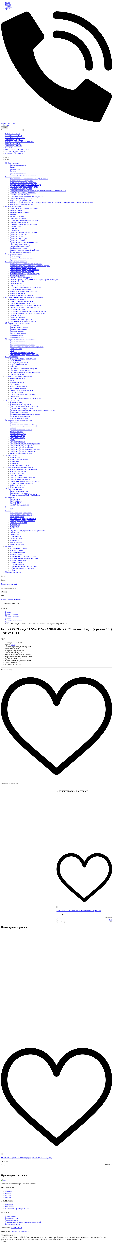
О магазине (9, 1207)
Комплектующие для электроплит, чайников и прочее (30, 266)
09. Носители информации (20, 560)
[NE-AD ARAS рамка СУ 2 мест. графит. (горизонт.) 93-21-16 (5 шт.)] (56, 986)
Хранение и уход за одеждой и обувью (24, 250)
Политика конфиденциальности (17, 1209)
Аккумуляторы (15, 256)
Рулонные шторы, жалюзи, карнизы (23, 224)
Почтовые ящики (16, 392)
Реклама (13, 529)
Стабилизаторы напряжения (20, 289)
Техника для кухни (17, 337)
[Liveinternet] (8, 606)
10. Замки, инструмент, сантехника (18, 376)
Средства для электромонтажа (21, 198)
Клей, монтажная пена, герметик (22, 345)
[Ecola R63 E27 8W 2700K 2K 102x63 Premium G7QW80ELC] (84, 822)
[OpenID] (11, 606)
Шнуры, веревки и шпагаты (20, 252)
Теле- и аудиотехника (18, 333)
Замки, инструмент (17, 517)
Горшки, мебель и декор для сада (22, 301)
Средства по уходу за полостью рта (23, 451)
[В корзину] (2, 1154)
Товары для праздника (18, 238)
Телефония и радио (17, 374)
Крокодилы (14, 366)
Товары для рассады (17, 317)
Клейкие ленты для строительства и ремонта (26, 347)
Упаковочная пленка (13, 572)
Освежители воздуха (17, 436)
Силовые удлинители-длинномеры (23, 193)
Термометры (14, 230)
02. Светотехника (16, 550)
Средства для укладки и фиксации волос (25, 444)
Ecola (13, 645)
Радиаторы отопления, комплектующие (25, 274)
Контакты (9, 1205)
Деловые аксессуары (17, 473)
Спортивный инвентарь (19, 412)
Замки (12, 380)
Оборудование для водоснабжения (23, 268)
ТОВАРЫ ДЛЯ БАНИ (13, 146)
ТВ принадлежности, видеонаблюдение (25, 372)
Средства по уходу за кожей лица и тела (25, 449)
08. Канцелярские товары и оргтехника (24, 558)
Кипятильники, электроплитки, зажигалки (26, 264)
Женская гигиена (16, 432)
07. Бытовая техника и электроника (23, 556)
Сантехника (14, 396)
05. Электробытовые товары (16, 262)
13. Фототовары (11, 455)
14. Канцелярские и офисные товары (19, 467)
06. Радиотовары (16, 554)
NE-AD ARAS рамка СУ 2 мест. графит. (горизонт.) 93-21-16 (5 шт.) (26, 1158)
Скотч (12, 351)
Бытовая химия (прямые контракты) (23, 426)
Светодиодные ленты (18, 173)
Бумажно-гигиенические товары (22, 424)
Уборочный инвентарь (18, 244)
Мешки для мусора (17, 216)
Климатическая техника (19, 327)
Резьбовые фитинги (17, 276)
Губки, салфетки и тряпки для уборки (24, 208)
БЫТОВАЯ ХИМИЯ (13, 144)
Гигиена (13, 428)
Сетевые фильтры (16, 283)
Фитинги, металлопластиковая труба (24, 291)
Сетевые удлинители (17, 282)
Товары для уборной (17, 240)
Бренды (8, 9)
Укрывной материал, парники (21, 319)
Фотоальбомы (15, 457)
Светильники (15, 169)
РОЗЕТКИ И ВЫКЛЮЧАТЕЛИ (17, 150)
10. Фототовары (16, 562)
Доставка (8, 7)
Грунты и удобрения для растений (22, 303)
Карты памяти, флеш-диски (20, 491)
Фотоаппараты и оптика (19, 459)
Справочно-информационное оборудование (26, 197)
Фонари (13, 171)
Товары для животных (18, 234)
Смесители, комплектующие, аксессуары (25, 287)
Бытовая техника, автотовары (21, 513)
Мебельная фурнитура (18, 388)
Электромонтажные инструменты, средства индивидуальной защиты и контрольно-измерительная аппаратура (51, 202)
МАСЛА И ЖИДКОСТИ (19, 505)
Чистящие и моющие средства (21, 453)
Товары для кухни (16, 236)
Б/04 (11, 509)
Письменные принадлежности (21, 483)
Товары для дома (16, 538)
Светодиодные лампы (18, 165)
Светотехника (15, 534)
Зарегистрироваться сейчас (11, 599)
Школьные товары (17, 487)
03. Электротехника (17, 552)
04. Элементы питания (13, 254)
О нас (7, 3)
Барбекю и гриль (16, 402)
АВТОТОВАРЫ (16, 501)
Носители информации (18, 523)
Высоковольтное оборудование (21, 181)
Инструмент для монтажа (19, 363)
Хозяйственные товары (18, 248)
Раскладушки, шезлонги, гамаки (22, 408)
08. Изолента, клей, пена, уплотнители (20, 339)
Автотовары (14, 325)
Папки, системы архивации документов (25, 481)
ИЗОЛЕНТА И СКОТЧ (14, 153)
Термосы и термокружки (19, 418)
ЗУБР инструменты (17, 382)
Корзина (13, 214)
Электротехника (16, 542)
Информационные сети (18, 365)
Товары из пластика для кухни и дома (24, 242)
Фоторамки (14, 463)
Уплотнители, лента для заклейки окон (24, 355)
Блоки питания (15, 361)
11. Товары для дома (17, 564)
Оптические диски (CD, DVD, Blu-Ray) (25, 495)
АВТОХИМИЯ (15, 503)
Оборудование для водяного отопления (24, 270)
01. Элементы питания (18, 548)
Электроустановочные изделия (21, 204)
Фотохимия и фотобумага (19, 465)
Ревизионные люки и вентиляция (22, 394)
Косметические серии (18, 434)
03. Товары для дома (13, 206)
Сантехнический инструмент (21, 278)
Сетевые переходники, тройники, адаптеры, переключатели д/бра (34, 280)
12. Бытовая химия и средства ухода (18, 420)
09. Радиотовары (11, 357)
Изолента (13, 343)
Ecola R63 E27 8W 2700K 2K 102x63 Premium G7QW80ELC (78, 911)
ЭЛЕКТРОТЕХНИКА (13, 136)
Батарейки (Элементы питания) (22, 258)
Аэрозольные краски (17, 341)
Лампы (12, 167)
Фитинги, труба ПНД (18, 293)
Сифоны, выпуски (17, 285)
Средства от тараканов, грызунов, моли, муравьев (28, 313)
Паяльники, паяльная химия (20, 370)
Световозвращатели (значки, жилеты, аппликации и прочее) (32, 410)
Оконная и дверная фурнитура (21, 390)
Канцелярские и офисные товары (22, 521)
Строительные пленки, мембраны (22, 353)
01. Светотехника (12, 163)
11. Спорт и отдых (12, 400)
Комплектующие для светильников (23, 175)
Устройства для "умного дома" (21, 200)
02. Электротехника (12, 177)
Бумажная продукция (18, 471)
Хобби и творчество (17, 485)
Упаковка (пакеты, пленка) (20, 246)
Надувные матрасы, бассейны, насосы (24, 406)
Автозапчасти (15, 499)
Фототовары (14, 540)
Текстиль (13, 228)
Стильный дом (15, 226)
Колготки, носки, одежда (19, 212)
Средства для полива (17, 309)
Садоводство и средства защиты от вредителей (27, 531)
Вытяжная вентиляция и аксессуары (23, 183)
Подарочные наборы (17, 438)
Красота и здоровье (17, 331)
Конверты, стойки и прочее (20, 493)
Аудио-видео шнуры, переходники (23, 359)
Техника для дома (16, 335)
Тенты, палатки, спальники (20, 416)
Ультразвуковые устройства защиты (23, 321)
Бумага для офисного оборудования (23, 469)
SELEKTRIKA (16, 1228)
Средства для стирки (17, 442)
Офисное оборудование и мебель (22, 477)
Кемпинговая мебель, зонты (20, 404)
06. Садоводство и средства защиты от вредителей (24, 297)
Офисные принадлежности (20, 479)
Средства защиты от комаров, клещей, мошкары (28, 311)
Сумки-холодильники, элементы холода (25, 414)
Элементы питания (17, 544)
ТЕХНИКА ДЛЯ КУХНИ (15, 152)
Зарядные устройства (18, 260)
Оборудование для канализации (22, 272)
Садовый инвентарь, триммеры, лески (24, 307)
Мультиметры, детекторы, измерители (24, 368)
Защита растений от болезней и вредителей (26, 305)
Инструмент (14, 384)
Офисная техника (16, 475)
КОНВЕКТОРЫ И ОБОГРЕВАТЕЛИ (19, 142)
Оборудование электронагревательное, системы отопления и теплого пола (38, 191)
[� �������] (57, 907)
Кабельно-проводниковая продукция (24, 187)
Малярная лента (16, 349)
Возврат (8, 1195)
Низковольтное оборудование (21, 189)
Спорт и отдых (15, 536)
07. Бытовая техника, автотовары (17, 323)
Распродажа (14, 527)
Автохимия (14, 422)
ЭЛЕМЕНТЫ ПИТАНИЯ (15, 138)
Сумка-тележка (15, 315)
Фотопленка (14, 461)
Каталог (4, 127)
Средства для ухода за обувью (21, 446)
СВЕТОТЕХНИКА (12, 134)
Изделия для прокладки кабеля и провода (25, 185)
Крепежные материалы (18, 386)
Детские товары (16, 210)
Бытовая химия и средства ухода (22, 515)
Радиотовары (15, 525)
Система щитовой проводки (20, 195)
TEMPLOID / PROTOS (20, 1231)
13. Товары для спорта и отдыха (22, 568)
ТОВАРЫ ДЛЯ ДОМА (14, 140)
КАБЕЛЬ (8, 148)
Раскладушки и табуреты (19, 222)
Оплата (8, 5)
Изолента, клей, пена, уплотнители (23, 519)
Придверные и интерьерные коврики (24, 220)
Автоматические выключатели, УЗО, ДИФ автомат (29, 179)
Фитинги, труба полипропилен (21, 295)
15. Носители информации (15, 489)
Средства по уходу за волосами (21, 448)
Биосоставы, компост (18, 299)
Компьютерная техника (18, 329)
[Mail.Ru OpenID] (5, 606)
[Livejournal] (2, 606)
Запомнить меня (10, 588)
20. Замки (13, 570)
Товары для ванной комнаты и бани (23, 232)
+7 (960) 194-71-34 (8, 123)
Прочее (12, 440)
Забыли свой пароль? (9, 584)
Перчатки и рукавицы (18, 218)
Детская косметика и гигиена (21, 430)
